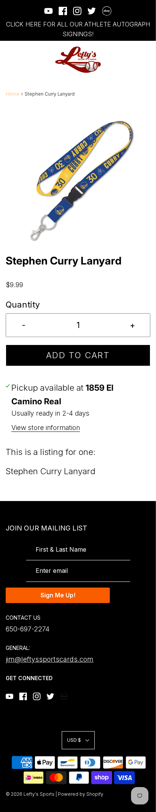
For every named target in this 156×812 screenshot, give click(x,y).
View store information (45, 428)
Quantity (23, 304)
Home (12, 94)
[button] (78, 181)
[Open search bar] (124, 59)
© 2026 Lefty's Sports (30, 794)
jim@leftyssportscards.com (50, 659)
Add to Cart (78, 355)
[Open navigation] (10, 59)
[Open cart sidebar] (145, 59)
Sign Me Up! (58, 595)
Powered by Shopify (80, 794)
